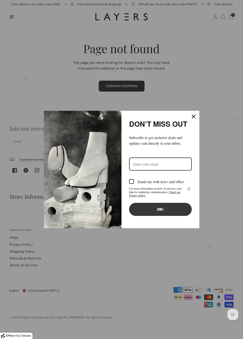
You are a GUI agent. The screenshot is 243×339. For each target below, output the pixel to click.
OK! (160, 209)
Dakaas (25, 336)
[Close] (193, 116)
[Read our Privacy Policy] (189, 189)
